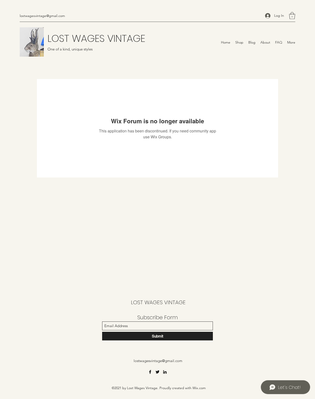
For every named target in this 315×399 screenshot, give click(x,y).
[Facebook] (150, 371)
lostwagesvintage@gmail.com (42, 16)
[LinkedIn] (164, 371)
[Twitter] (157, 371)
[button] (292, 15)
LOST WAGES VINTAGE (96, 38)
